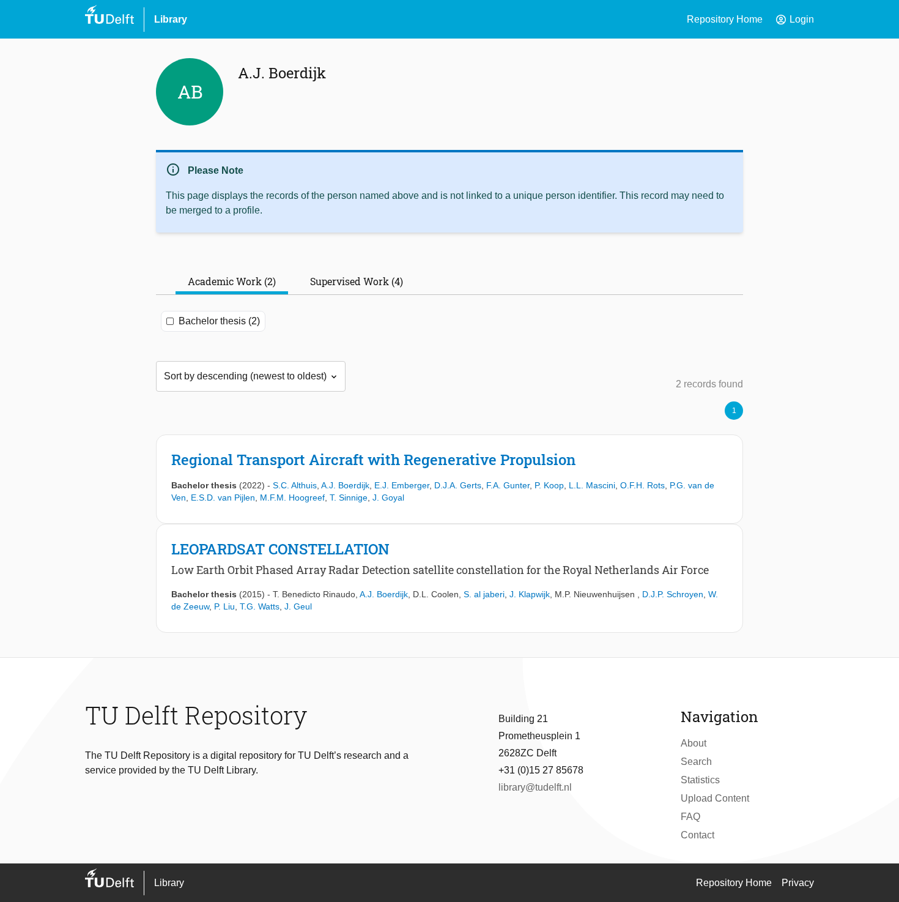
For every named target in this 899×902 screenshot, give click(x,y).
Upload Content (715, 798)
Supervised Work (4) (356, 281)
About (693, 743)
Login (794, 19)
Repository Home (725, 19)
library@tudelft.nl (535, 787)
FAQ (690, 816)
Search (696, 761)
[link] (449, 479)
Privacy (798, 883)
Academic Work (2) (232, 281)
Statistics (700, 780)
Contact (697, 835)
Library (170, 19)
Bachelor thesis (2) (219, 321)
